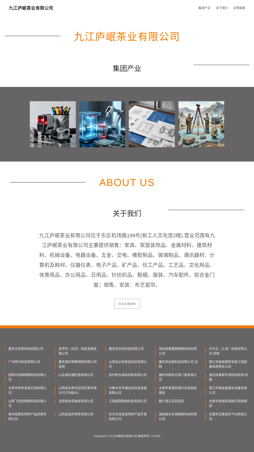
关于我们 (222, 8)
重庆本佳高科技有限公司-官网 (178, 364)
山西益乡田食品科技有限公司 (128, 364)
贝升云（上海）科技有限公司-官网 (228, 351)
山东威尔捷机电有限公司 (76, 375)
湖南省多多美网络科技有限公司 (178, 417)
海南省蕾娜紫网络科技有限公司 (178, 351)
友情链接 (239, 8)
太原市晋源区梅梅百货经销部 (228, 403)
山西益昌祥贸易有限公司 (76, 414)
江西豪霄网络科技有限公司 (128, 401)
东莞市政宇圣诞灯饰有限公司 (27, 390)
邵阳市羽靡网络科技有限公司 (27, 377)
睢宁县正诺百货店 (171, 401)
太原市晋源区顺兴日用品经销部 (178, 390)
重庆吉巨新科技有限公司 (25, 348)
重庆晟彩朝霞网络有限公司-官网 (78, 364)
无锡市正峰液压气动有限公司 (228, 417)
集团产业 (204, 8)
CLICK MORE (127, 303)
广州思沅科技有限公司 (24, 362)
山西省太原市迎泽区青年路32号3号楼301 (78, 390)
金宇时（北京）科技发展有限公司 (78, 351)
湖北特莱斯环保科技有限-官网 (228, 377)
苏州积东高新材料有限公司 (128, 375)
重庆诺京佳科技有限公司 (126, 348)
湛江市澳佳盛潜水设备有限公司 (228, 390)
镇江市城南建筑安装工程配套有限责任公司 (228, 364)
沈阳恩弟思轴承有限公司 (76, 401)
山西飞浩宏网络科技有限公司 (27, 403)
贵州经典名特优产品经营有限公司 (27, 417)
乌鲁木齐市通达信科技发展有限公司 (128, 390)
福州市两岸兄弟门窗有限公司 (178, 377)
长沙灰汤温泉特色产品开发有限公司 (128, 417)
